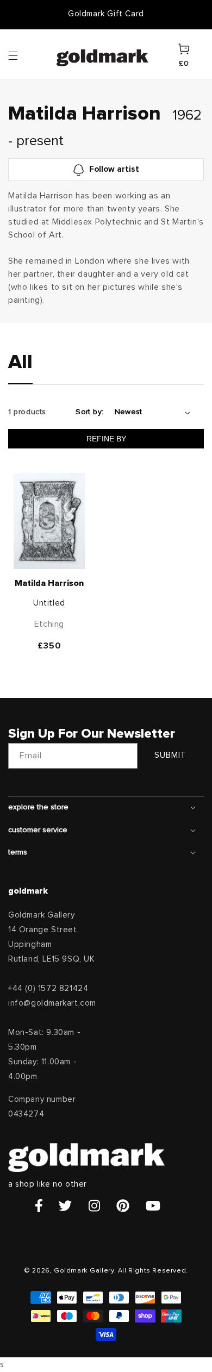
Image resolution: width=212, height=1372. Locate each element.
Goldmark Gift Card (106, 14)
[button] (23, 55)
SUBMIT (170, 755)
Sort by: (89, 412)
